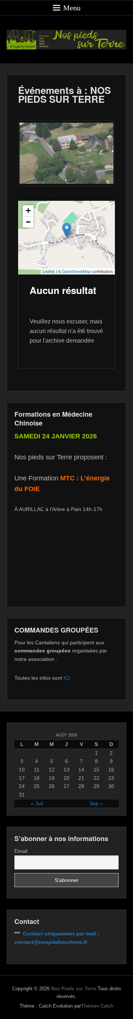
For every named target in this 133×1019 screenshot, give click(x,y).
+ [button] (28, 210)
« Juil (37, 803)
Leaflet (48, 271)
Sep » (96, 803)
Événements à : (64, 94)
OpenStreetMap (76, 271)
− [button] (28, 222)
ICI (67, 678)
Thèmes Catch (97, 1006)
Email (20, 851)
